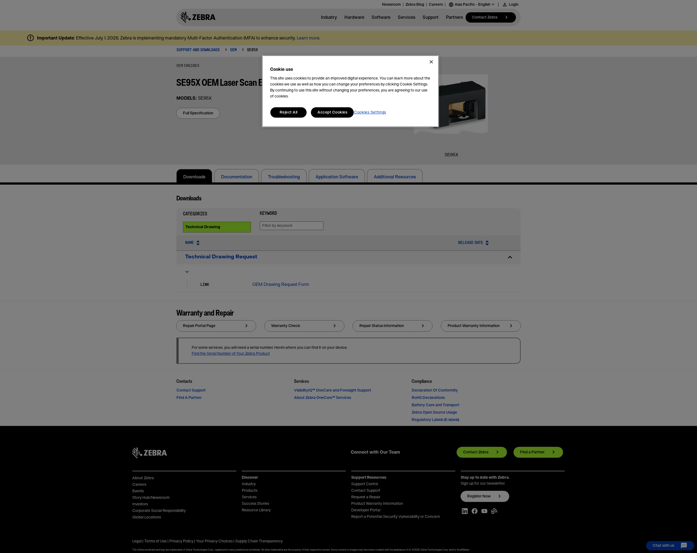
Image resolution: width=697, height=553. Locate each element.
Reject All (289, 112)
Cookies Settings (370, 112)
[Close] (431, 62)
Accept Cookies (332, 112)
